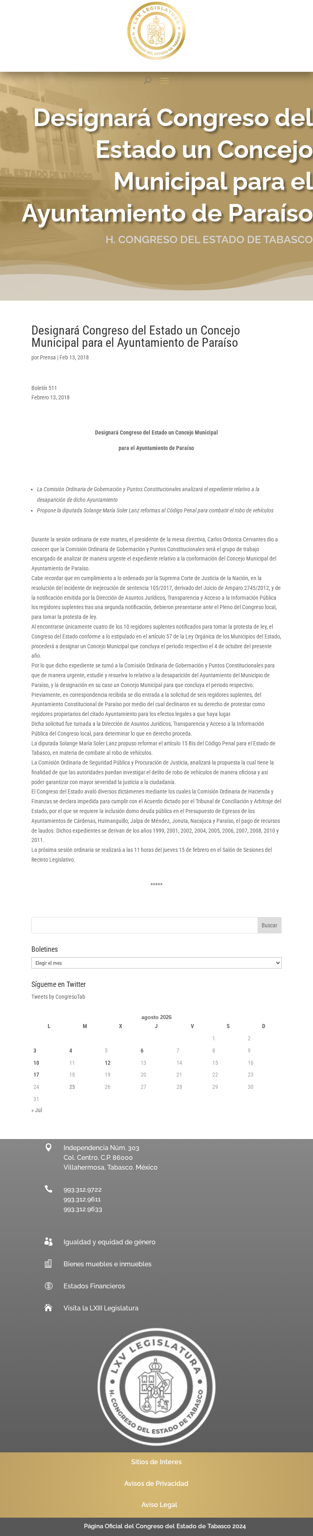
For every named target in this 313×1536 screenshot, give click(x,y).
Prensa (48, 357)
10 (36, 1062)
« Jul (36, 1110)
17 (36, 1074)
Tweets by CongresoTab (58, 996)
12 (107, 1062)
